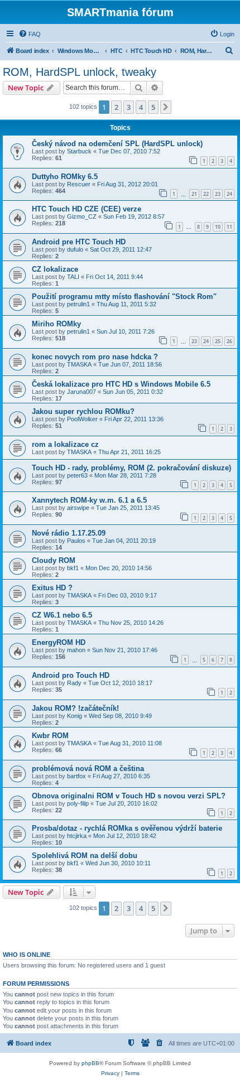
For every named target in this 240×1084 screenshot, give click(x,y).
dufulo (75, 249)
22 (206, 193)
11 (229, 226)
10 (217, 226)
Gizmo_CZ (82, 216)
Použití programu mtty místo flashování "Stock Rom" (124, 296)
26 (229, 341)
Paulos (76, 540)
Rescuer (78, 184)
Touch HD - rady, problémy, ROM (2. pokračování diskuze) (131, 468)
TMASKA (79, 364)
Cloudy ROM (53, 560)
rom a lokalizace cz (65, 444)
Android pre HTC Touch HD (79, 242)
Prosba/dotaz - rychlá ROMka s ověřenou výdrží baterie (127, 828)
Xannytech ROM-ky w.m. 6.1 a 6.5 (89, 500)
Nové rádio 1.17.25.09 (68, 533)
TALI (73, 276)
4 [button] (141, 107)
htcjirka (77, 835)
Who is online (26, 954)
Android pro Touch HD (70, 675)
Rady (74, 683)
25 (217, 341)
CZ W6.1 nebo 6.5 (62, 615)
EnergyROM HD (58, 642)
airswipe (78, 507)
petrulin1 (78, 304)
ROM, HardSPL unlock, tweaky (79, 72)
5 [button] (153, 107)
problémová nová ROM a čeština (88, 768)
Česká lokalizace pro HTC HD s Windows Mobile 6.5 (121, 384)
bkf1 (73, 568)
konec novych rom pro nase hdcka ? (95, 357)
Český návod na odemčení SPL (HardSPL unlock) (117, 143)
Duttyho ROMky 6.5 (65, 176)
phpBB (90, 1063)
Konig (74, 715)
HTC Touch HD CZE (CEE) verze (86, 209)
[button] (165, 107)
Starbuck (79, 151)
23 (217, 193)
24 (229, 193)
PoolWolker (82, 419)
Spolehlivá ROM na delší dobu (84, 855)
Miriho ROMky (56, 324)
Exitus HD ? (52, 588)
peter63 (77, 475)
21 (194, 193)
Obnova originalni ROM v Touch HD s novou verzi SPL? (128, 796)
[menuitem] (29, 34)
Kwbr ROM (50, 735)
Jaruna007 (81, 391)
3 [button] (129, 107)
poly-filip (78, 803)
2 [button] (116, 107)
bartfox (76, 776)
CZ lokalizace (55, 269)
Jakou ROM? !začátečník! (75, 708)
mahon (76, 650)
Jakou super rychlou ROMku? (83, 411)
